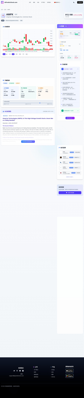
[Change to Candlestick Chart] (4, 54)
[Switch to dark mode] (74, 2)
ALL (26, 54)
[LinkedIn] (20, 371)
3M (20, 54)
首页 (30, 2)
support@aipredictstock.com (16, 375)
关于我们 (43, 2)
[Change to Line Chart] (6, 54)
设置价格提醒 (71, 192)
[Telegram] (23, 371)
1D (9, 54)
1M (16, 54)
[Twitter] (14, 371)
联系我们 (49, 2)
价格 (38, 2)
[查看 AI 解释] (78, 73)
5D (13, 54)
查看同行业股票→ (70, 177)
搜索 (34, 2)
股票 (5, 9)
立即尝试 (80, 2)
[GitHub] (17, 371)
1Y (23, 54)
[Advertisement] (28, 68)
